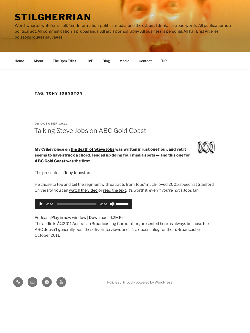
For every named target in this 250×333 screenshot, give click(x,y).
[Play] (41, 204)
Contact (145, 61)
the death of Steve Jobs (93, 149)
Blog (106, 61)
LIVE (89, 61)
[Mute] (112, 204)
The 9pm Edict (64, 61)
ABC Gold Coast (50, 161)
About (38, 61)
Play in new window (68, 217)
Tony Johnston (77, 172)
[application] (83, 204)
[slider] (123, 203)
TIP (164, 61)
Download (98, 217)
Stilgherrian (53, 17)
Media (124, 61)
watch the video (83, 190)
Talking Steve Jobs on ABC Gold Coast (90, 130)
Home (19, 61)
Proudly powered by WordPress (147, 282)
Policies (113, 282)
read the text (114, 190)
